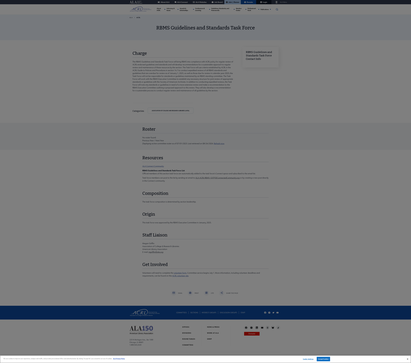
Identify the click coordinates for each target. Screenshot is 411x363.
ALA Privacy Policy (119, 358)
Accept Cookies (323, 359)
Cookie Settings (308, 359)
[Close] (407, 359)
